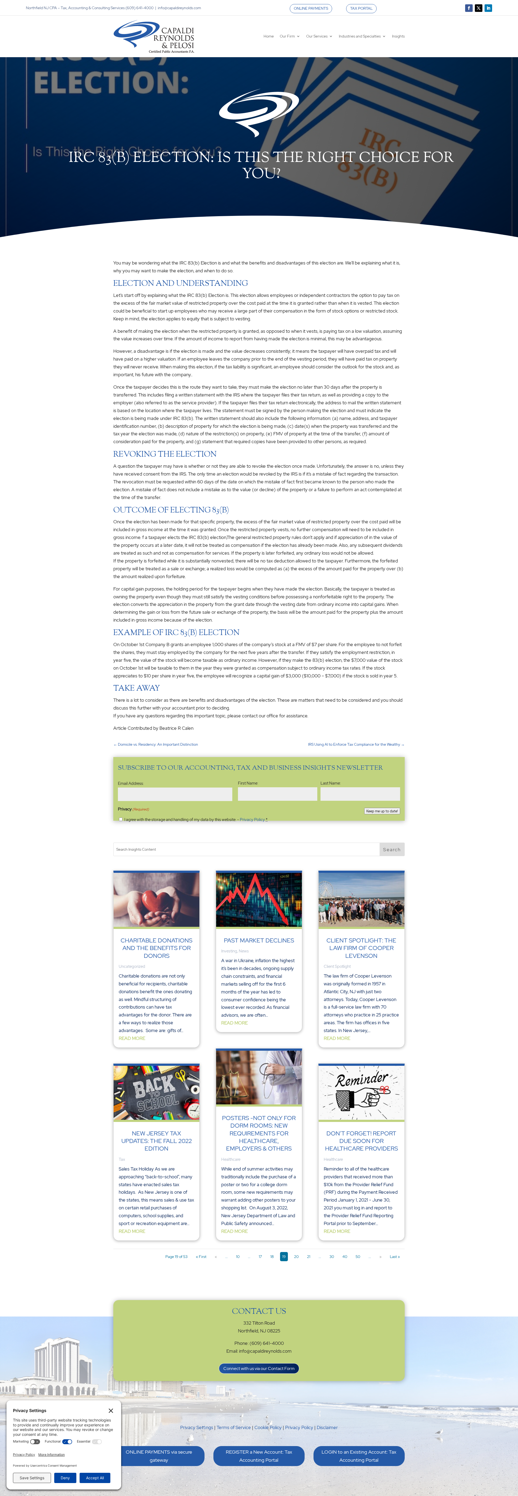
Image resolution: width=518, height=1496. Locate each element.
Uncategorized (132, 966)
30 (331, 1256)
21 (308, 1256)
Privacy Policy (252, 819)
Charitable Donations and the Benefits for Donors (156, 948)
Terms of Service (234, 1427)
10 (238, 1256)
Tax (122, 1159)
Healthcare (230, 1159)
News (244, 951)
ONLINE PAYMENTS (311, 8)
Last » (395, 1256)
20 (296, 1256)
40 (344, 1256)
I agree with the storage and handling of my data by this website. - (196, 819)
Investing (229, 951)
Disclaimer (327, 1427)
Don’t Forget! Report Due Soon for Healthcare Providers (361, 1141)
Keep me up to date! (382, 811)
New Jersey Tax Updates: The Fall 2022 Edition (156, 1141)
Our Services (317, 36)
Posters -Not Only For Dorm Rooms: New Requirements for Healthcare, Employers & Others (259, 1133)
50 (358, 1256)
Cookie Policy (268, 1427)
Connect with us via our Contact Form (259, 1368)
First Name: (248, 783)
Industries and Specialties (360, 36)
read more (132, 1038)
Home (269, 36)
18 (272, 1256)
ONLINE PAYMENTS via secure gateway (159, 1456)
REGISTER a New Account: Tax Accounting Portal (259, 1456)
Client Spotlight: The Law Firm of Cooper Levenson (361, 948)
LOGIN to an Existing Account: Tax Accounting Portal (359, 1456)
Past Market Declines (259, 940)
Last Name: (331, 783)
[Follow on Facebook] (469, 8)
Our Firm (287, 36)
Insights (398, 36)
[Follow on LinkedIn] (488, 8)
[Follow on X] (478, 8)
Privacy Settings (196, 1427)
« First (201, 1256)
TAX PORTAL (361, 8)
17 (260, 1256)
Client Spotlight (337, 966)
